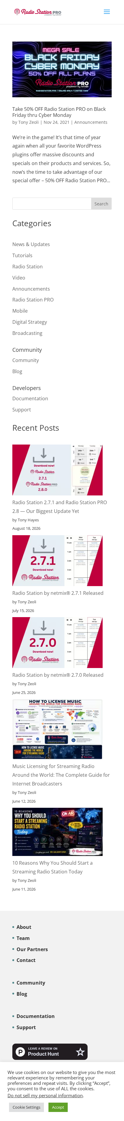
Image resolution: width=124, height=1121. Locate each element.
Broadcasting (27, 333)
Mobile (20, 311)
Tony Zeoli (28, 122)
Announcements (90, 122)
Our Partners (32, 949)
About (24, 927)
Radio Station (27, 266)
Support (21, 409)
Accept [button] (58, 1107)
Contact (26, 960)
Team (23, 938)
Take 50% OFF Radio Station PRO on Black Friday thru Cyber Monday (59, 112)
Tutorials (22, 255)
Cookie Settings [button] (26, 1107)
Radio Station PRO (33, 299)
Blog (17, 371)
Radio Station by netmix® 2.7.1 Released (58, 593)
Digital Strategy (29, 322)
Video (18, 277)
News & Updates (31, 244)
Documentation (30, 398)
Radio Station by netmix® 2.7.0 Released (58, 675)
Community (25, 360)
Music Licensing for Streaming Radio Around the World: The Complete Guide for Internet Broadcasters (61, 775)
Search (101, 204)
